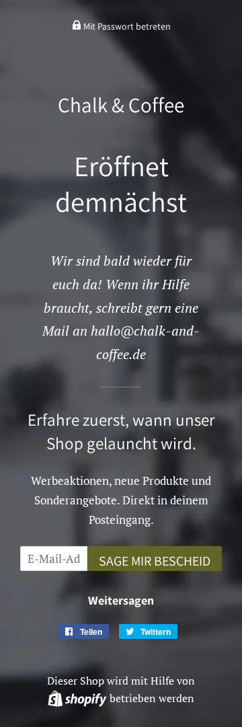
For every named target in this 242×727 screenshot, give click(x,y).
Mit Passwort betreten (126, 26)
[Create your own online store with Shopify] (78, 698)
